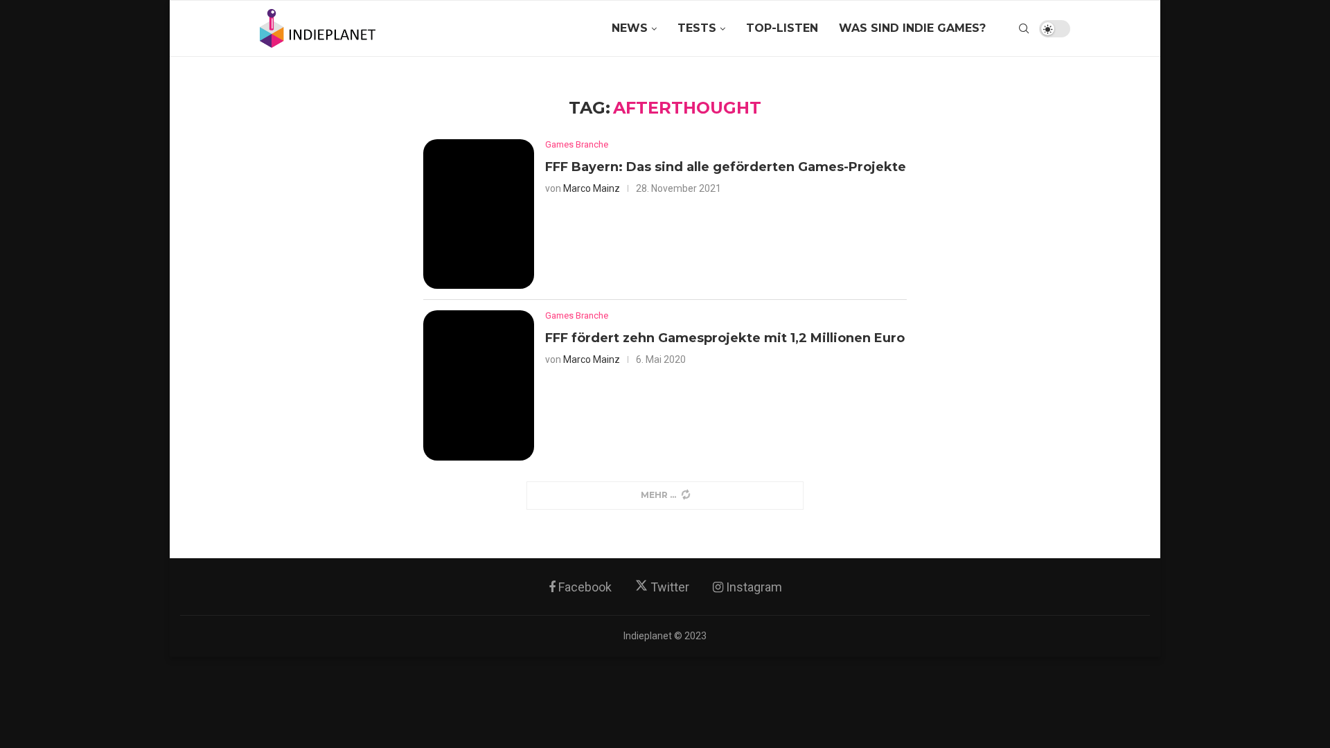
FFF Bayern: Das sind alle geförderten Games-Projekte (725, 167)
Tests (696, 28)
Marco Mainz (591, 188)
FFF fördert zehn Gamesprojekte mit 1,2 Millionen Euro (725, 338)
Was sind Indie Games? (912, 28)
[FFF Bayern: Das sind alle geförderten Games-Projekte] (478, 214)
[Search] (1024, 28)
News (630, 28)
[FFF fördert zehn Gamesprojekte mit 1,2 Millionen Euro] (478, 385)
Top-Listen (782, 28)
